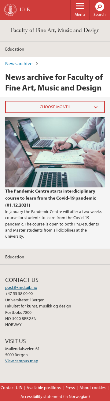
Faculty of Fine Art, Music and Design (55, 30)
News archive (18, 63)
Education (14, 49)
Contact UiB (11, 387)
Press (70, 387)
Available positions (44, 387)
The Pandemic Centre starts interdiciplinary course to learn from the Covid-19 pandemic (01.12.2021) (50, 198)
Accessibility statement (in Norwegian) (55, 396)
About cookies (92, 387)
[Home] (10, 10)
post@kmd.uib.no (21, 287)
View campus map (21, 361)
